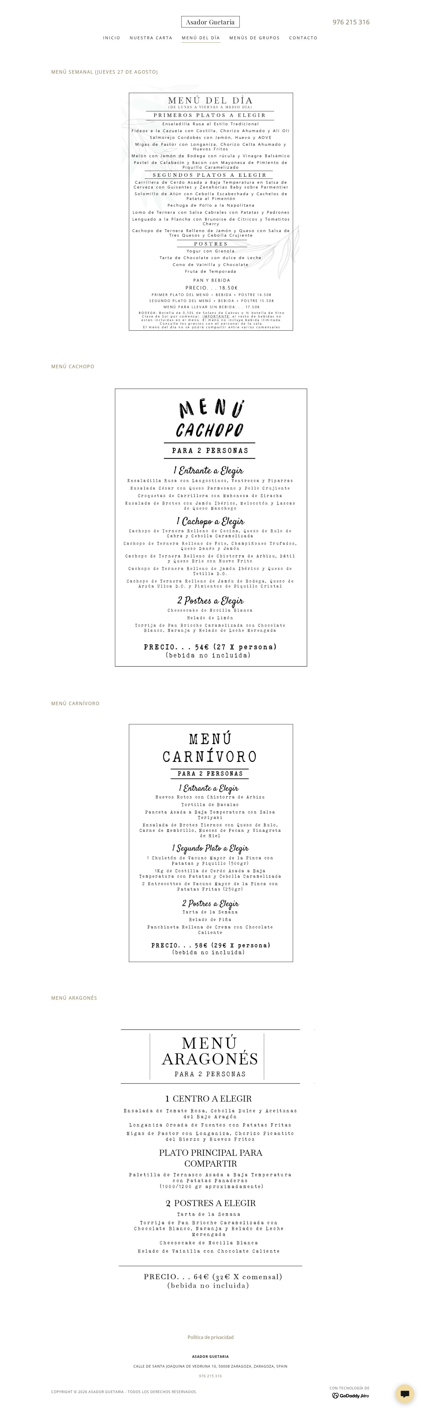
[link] (210, 22)
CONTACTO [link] (303, 37)
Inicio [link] (112, 37)
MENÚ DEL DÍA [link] (201, 37)
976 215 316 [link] (351, 21)
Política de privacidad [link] (211, 1337)
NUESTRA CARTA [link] (151, 37)
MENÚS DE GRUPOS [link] (254, 37)
